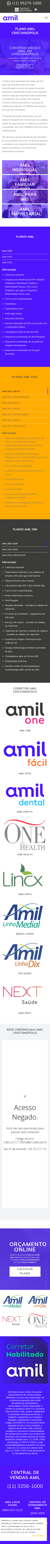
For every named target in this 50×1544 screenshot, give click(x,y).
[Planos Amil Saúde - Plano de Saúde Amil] (16, 18)
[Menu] (46, 17)
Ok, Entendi (37, 1536)
